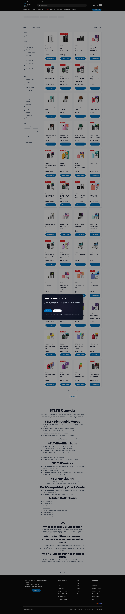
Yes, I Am (48, 310)
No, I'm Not (57, 310)
